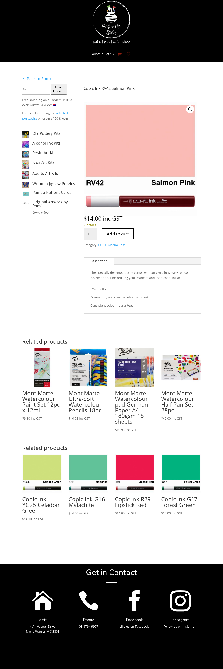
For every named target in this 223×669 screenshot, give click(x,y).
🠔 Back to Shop (36, 78)
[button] (190, 109)
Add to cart (118, 233)
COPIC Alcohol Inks (111, 245)
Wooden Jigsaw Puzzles (53, 183)
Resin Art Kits (44, 152)
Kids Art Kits (43, 162)
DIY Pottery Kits (46, 133)
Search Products (59, 89)
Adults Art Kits (45, 173)
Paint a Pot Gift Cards (51, 192)
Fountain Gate (101, 54)
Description (99, 261)
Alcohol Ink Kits (46, 143)
